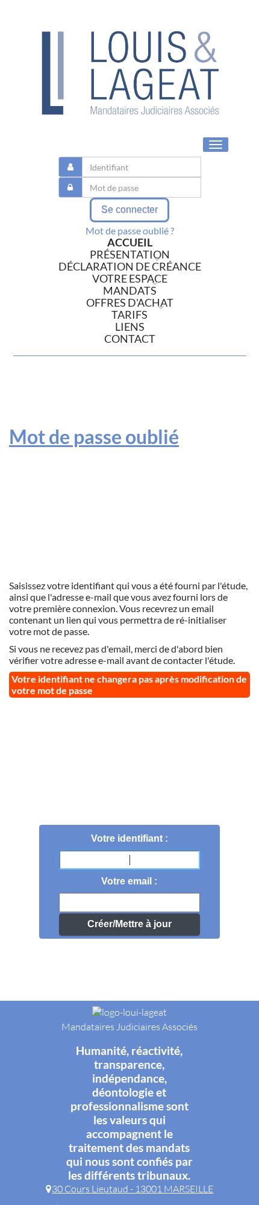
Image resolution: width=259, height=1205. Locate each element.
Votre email (127, 881)
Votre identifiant (128, 838)
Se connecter (129, 209)
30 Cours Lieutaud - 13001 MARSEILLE (132, 1189)
